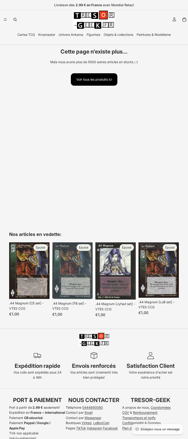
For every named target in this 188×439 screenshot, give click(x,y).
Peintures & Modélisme (154, 35)
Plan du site (131, 428)
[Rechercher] (15, 19)
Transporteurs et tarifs (138, 418)
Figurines (93, 35)
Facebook (110, 428)
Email (88, 412)
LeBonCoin (101, 423)
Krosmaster (46, 35)
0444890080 (92, 407)
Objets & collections (118, 35)
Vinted (86, 423)
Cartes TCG (26, 35)
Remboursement (145, 412)
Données (154, 423)
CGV (125, 412)
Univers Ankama (71, 35)
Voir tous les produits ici (94, 79)
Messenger (93, 418)
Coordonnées (161, 407)
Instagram (94, 428)
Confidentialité (133, 423)
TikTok (81, 428)
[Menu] (5, 19)
